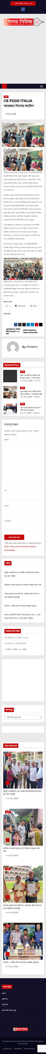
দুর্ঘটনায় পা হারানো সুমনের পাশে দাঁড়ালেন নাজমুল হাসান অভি (22, 584)
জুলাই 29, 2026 (26, 397)
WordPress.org (9, 1010)
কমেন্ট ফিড (5, 1004)
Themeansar (23, 1044)
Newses (38, 1041)
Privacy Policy (29, 1048)
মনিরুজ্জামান (32, 347)
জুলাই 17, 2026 (25, 413)
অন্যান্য (7, 869)
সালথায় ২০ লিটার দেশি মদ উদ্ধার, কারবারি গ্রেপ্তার (20, 605)
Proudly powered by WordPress (15, 1041)
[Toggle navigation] (41, 86)
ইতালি (6, 97)
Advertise (18, 1048)
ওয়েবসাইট (7, 521)
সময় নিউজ (36, 380)
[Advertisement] (23, 59)
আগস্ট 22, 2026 (26, 380)
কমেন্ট (6, 439)
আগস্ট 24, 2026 (12, 798)
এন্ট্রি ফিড (5, 999)
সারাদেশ (7, 755)
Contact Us (7, 1048)
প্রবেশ (4, 993)
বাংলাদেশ (8, 812)
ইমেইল (6, 505)
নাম (5, 490)
